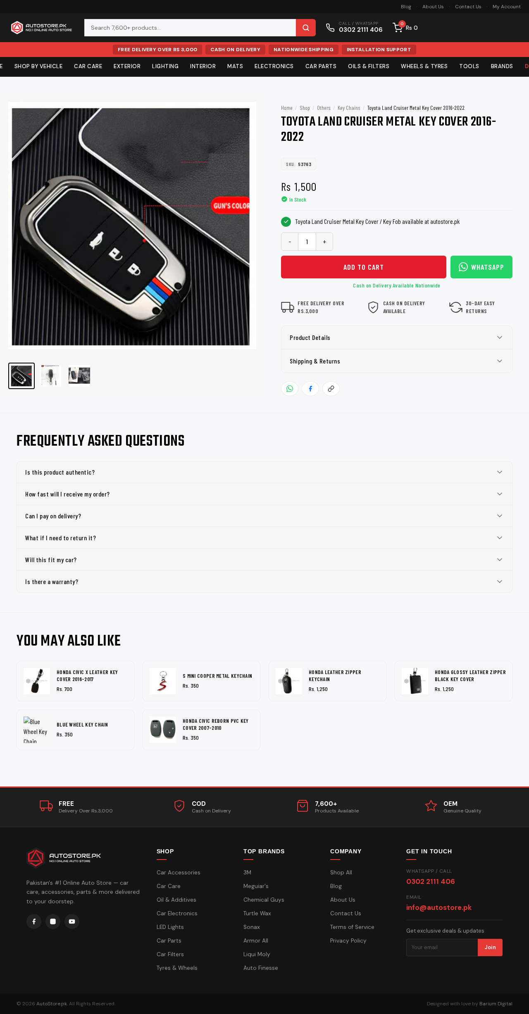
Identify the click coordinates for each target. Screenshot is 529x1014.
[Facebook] (33, 921)
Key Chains (349, 107)
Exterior (127, 66)
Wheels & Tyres (424, 66)
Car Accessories (178, 872)
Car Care (88, 66)
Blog (406, 6)
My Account (507, 6)
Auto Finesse (260, 967)
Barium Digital (495, 1003)
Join (490, 947)
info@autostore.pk (439, 907)
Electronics (274, 66)
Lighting (165, 66)
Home (287, 107)
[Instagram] (52, 921)
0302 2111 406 (430, 881)
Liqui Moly (256, 954)
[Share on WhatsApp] (289, 388)
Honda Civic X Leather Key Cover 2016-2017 (87, 675)
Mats (235, 66)
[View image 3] (79, 376)
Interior (203, 66)
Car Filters (170, 954)
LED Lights (170, 927)
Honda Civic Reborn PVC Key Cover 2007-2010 (216, 724)
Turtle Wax (257, 913)
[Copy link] (331, 388)
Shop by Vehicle (38, 66)
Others (324, 107)
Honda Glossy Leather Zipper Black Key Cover (470, 675)
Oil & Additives (176, 899)
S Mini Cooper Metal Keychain (217, 675)
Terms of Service (352, 927)
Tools (469, 66)
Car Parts (321, 66)
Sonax (251, 927)
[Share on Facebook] (310, 388)
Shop (305, 107)
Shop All (341, 872)
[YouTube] (71, 921)
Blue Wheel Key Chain (82, 724)
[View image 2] (50, 376)
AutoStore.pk (51, 1003)
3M (247, 872)
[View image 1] (21, 376)
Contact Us (468, 6)
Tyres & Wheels (177, 967)
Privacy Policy (348, 940)
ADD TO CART (363, 266)
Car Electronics (177, 913)
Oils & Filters (368, 66)
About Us (433, 6)
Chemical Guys (263, 899)
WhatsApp (487, 266)
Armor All (255, 940)
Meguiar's (256, 886)
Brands (502, 66)
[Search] (306, 27)
